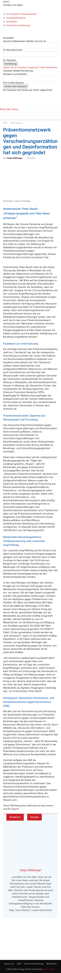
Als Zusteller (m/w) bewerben (21, 13)
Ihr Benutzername (12, 49)
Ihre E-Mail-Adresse (13, 82)
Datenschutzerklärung (18, 25)
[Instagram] (6, 31)
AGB (19, 963)
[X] (9, 31)
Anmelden (11, 21)
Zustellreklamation (16, 17)
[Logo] (25, 130)
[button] (5, 115)
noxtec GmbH (48, 969)
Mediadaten (51, 963)
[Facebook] (4, 31)
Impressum (9, 963)
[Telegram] (28, 933)
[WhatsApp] (18, 933)
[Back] (4, 34)
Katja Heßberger (15, 158)
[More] (39, 933)
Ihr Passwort (9, 60)
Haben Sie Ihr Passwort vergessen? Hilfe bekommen (30, 67)
